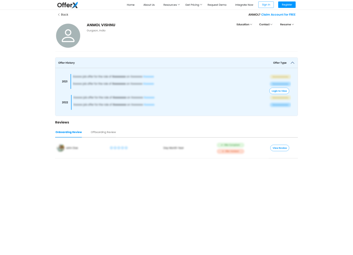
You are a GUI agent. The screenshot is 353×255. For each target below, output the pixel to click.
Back (64, 14)
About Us (149, 5)
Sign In (266, 4)
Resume (286, 24)
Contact (264, 24)
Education (243, 24)
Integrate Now (244, 5)
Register (287, 4)
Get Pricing (192, 5)
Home (131, 5)
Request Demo (217, 5)
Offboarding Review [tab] (103, 132)
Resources (170, 5)
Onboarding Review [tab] (69, 132)
